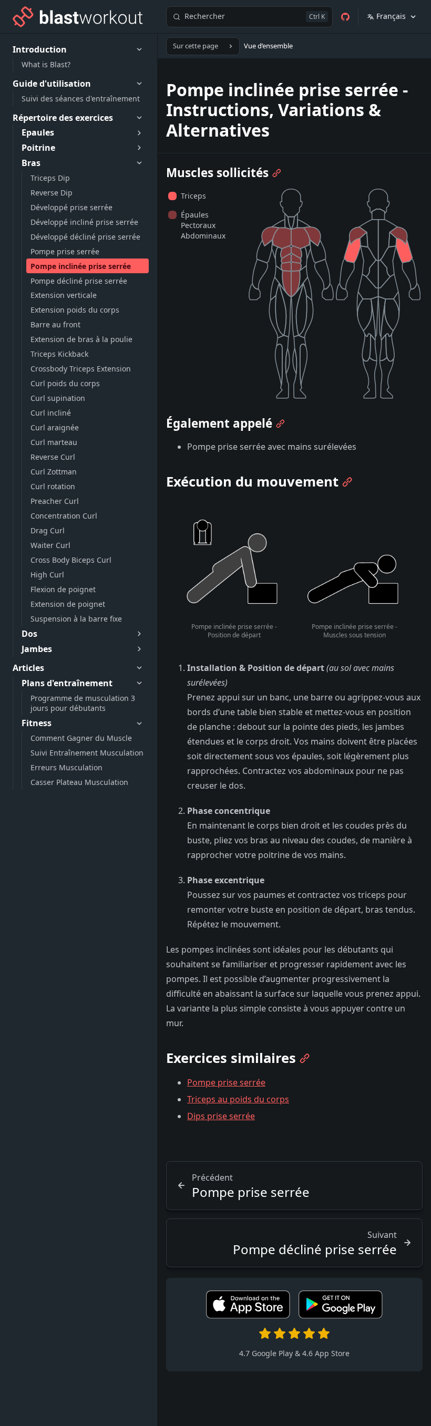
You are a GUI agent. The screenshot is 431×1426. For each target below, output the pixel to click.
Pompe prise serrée (226, 1082)
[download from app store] (248, 1315)
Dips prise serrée (221, 1116)
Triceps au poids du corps (238, 1099)
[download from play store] (341, 1315)
